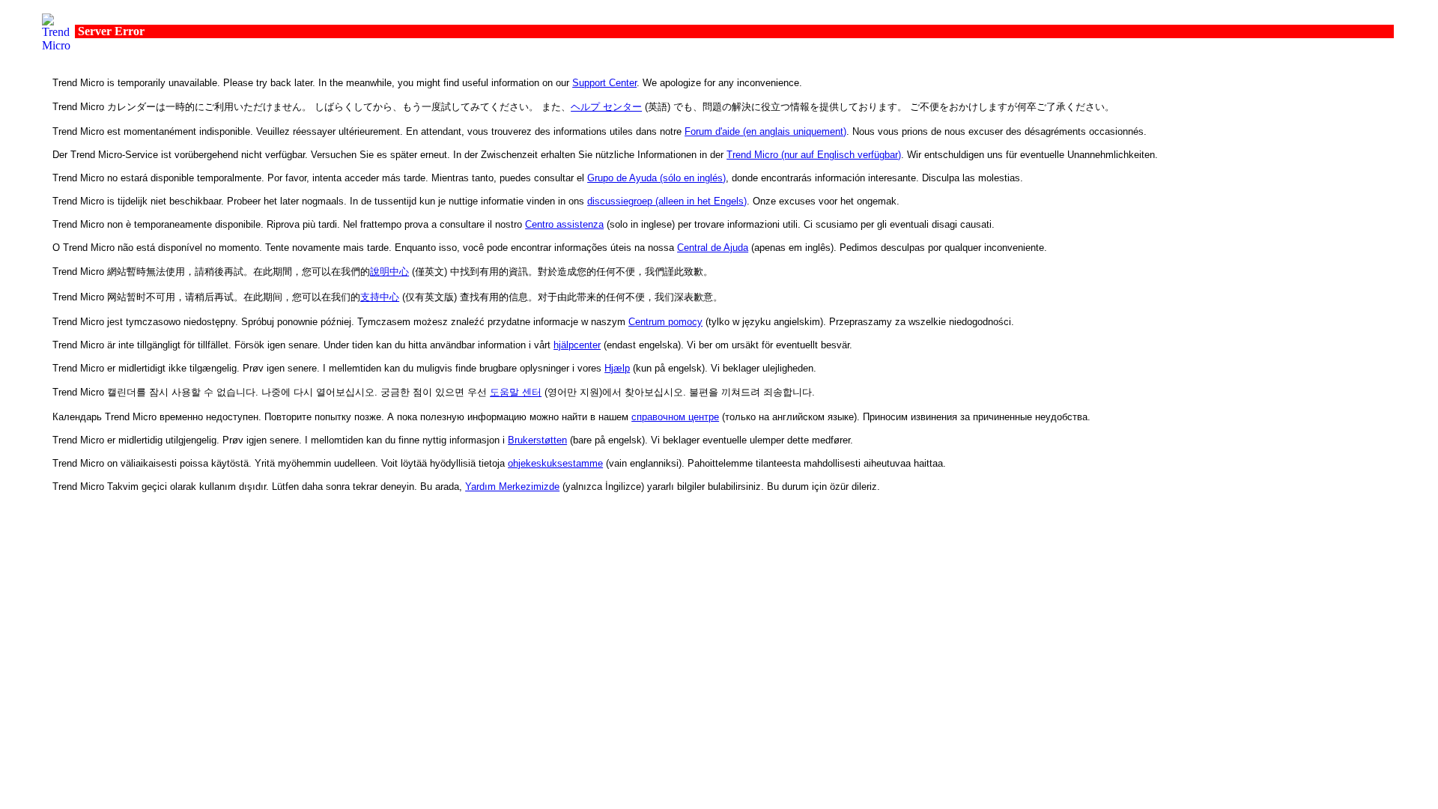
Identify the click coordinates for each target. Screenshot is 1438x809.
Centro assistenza (564, 224)
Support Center (604, 82)
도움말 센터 (515, 392)
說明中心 (389, 271)
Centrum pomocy (665, 321)
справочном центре (675, 416)
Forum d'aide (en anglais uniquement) (765, 131)
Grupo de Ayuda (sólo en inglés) (656, 178)
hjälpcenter (577, 345)
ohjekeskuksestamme (555, 463)
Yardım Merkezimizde (512, 486)
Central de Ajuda (712, 247)
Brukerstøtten (537, 440)
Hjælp (617, 368)
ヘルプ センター (606, 106)
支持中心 (379, 297)
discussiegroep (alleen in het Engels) (667, 201)
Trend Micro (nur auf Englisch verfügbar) (813, 154)
